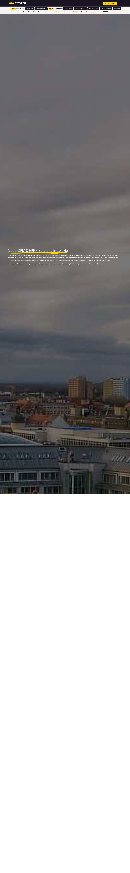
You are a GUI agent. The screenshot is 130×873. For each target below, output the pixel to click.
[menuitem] (35, 3)
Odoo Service (68, 8)
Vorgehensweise (106, 8)
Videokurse (30, 8)
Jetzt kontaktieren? (110, 3)
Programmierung (93, 8)
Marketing (117, 8)
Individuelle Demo (80, 8)
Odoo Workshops (41, 8)
